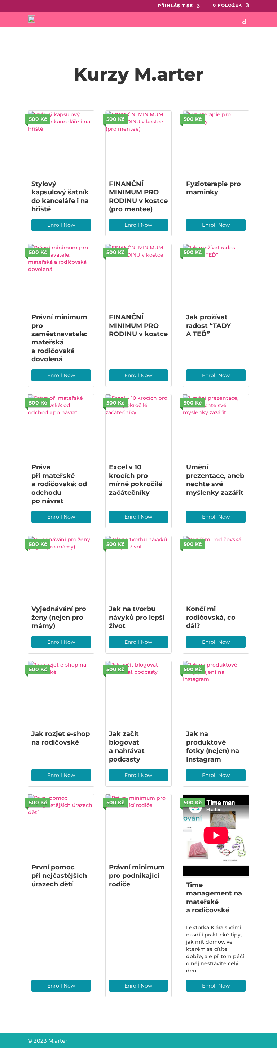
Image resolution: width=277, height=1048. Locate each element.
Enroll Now (61, 225)
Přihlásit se (175, 5)
